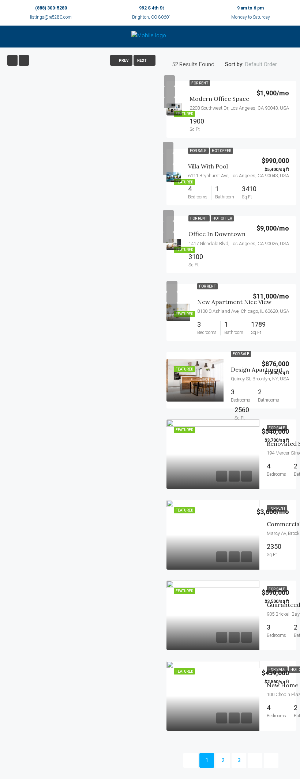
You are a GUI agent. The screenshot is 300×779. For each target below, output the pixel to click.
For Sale (198, 151)
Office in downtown (216, 234)
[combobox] (267, 64)
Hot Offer (221, 151)
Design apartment (257, 369)
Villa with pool (208, 166)
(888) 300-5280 (51, 8)
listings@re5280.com (51, 17)
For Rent (199, 83)
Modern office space (219, 98)
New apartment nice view (234, 301)
